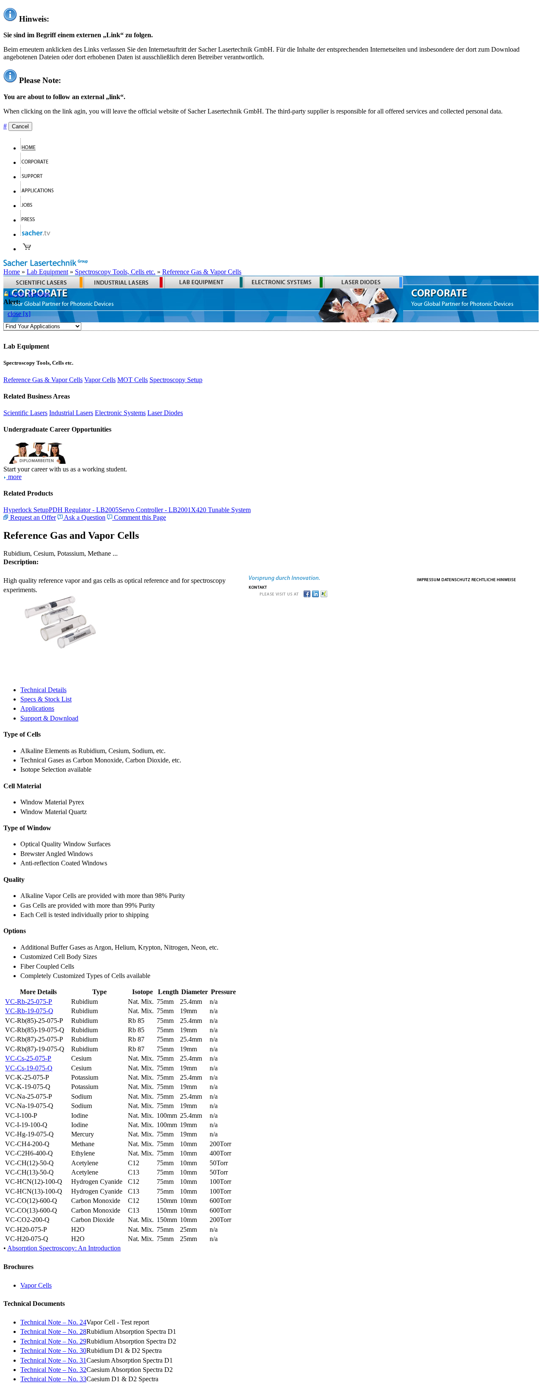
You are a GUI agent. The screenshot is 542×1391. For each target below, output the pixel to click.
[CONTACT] (258, 586)
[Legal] (494, 578)
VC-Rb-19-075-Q (29, 1010)
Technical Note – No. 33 (53, 1379)
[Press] (31, 220)
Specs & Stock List (46, 699)
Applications (37, 708)
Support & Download (49, 718)
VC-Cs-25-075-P (28, 1058)
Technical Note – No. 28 (53, 1331)
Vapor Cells (100, 379)
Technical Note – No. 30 (53, 1350)
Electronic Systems (120, 412)
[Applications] (40, 191)
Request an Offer (32, 517)
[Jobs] (29, 205)
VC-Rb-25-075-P (28, 1001)
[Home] (31, 148)
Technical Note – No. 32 (53, 1369)
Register (39, 293)
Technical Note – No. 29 (53, 1341)
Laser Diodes (165, 412)
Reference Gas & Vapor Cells (201, 271)
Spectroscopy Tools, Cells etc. (115, 271)
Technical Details (43, 689)
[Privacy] (456, 578)
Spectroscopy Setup (175, 379)
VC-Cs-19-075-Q (29, 1068)
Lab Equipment (47, 271)
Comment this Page (139, 517)
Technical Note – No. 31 (53, 1360)
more (14, 476)
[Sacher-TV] (37, 234)
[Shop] (27, 248)
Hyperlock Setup (26, 509)
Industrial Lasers (71, 412)
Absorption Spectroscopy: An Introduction (64, 1248)
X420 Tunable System (221, 509)
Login (16, 293)
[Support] (35, 176)
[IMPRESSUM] (428, 578)
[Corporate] (37, 162)
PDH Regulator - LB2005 (84, 509)
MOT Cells (132, 379)
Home (11, 271)
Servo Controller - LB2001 (155, 509)
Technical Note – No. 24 (53, 1322)
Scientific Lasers (25, 412)
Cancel (20, 126)
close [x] (19, 313)
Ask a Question (84, 517)
